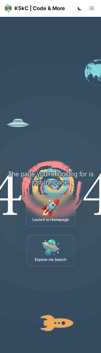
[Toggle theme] (79, 8)
